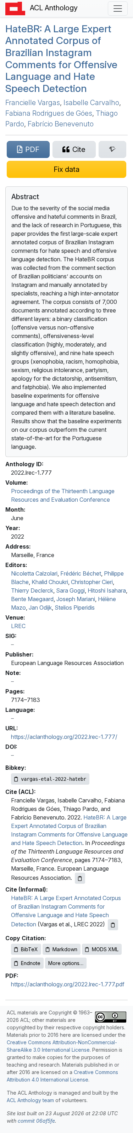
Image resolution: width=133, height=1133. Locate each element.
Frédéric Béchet (80, 573)
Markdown (64, 949)
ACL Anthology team (30, 1100)
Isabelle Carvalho (91, 102)
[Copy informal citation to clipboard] (113, 924)
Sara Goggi (70, 590)
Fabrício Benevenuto (61, 124)
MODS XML (105, 949)
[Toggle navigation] (118, 8)
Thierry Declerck (32, 590)
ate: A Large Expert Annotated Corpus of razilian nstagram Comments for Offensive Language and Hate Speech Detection (61, 58)
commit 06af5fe (36, 1121)
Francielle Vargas (32, 102)
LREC (18, 626)
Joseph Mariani (75, 599)
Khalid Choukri (50, 581)
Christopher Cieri (92, 581)
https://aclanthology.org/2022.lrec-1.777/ (64, 736)
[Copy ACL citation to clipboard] (80, 878)
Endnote (30, 963)
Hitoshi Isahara (107, 590)
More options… (65, 963)
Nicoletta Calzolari (34, 573)
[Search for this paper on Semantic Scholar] (112, 149)
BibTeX (29, 949)
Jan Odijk (40, 607)
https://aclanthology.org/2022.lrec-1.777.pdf (67, 984)
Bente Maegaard (32, 599)
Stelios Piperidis (75, 607)
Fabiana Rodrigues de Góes (48, 113)
